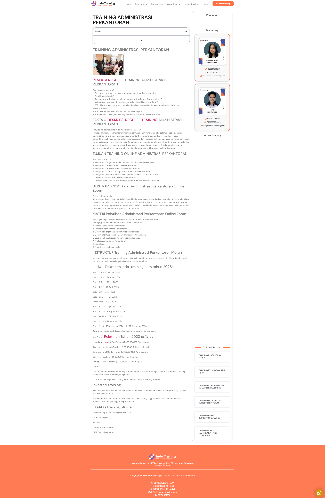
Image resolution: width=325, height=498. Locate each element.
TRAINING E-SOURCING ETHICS (210, 356)
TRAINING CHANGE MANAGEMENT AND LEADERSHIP (208, 433)
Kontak (205, 4)
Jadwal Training (191, 4)
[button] (186, 32)
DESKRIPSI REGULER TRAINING (133, 120)
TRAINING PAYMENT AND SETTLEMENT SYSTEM (210, 401)
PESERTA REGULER (108, 80)
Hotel (106, 342)
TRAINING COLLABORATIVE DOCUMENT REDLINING (211, 386)
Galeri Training (173, 4)
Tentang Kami (157, 4)
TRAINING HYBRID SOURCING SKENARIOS (209, 416)
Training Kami (141, 4)
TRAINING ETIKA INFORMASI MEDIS (212, 371)
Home (128, 4)
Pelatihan (112, 336)
